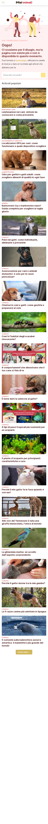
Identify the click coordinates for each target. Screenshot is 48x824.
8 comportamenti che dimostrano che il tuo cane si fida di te (23, 369)
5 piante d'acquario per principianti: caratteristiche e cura (21, 460)
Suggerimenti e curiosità (12, 141)
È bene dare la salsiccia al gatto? (20, 398)
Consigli (5, 237)
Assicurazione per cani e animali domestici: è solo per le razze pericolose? (19, 274)
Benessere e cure (8, 109)
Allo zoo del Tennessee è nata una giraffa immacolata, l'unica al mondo (22, 522)
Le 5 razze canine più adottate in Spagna (24, 611)
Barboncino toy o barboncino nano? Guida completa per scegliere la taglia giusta (22, 208)
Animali (5, 203)
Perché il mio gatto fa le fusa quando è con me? (23, 491)
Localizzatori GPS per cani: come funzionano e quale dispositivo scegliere (24, 144)
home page (20, 60)
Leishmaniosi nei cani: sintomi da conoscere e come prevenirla (19, 113)
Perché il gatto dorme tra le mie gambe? (23, 583)
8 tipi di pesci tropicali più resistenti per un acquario (23, 428)
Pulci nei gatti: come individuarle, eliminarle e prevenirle (20, 241)
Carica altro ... (24, 652)
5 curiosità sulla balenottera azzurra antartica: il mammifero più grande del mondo (22, 643)
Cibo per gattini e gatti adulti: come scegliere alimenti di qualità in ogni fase (23, 176)
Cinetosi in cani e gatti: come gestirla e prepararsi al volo (23, 306)
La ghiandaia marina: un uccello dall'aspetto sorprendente (19, 553)
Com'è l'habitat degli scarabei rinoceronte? (18, 338)
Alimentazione (8, 172)
